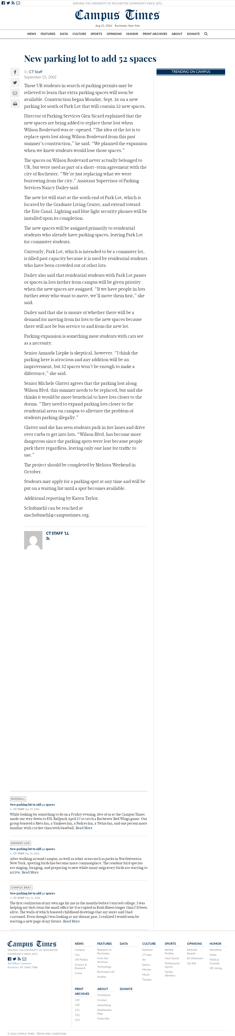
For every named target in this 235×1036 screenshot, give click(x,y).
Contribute (103, 995)
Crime (78, 973)
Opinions (114, 34)
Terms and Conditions (51, 1034)
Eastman (147, 949)
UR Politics (81, 959)
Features (48, 34)
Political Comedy (215, 961)
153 (77, 1020)
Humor (132, 34)
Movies (146, 969)
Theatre (146, 979)
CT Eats (146, 954)
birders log (20, 843)
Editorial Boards (192, 951)
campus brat (21, 887)
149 (77, 1000)
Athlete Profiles (169, 951)
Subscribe (103, 1018)
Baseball (18, 799)
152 (77, 1015)
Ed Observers (195, 958)
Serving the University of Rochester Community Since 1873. (117, 3)
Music (146, 974)
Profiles (101, 977)
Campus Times (117, 14)
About (177, 34)
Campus (80, 949)
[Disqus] (78, 612)
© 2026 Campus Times (21, 1034)
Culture (79, 34)
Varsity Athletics (170, 973)
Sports (96, 34)
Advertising (104, 1005)
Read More (84, 828)
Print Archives (155, 34)
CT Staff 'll (57, 533)
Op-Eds (191, 963)
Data (64, 34)
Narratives (216, 949)
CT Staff (35, 72)
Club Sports (172, 958)
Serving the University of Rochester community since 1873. (33, 952)
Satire (213, 954)
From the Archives (102, 960)
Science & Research (81, 966)
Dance (146, 964)
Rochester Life (106, 971)
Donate (193, 34)
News (31, 34)
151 (77, 1010)
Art (144, 959)
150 (77, 1005)
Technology (104, 966)
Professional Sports (172, 965)
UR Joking (216, 968)
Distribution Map (104, 1012)
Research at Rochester (104, 951)
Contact (102, 1000)
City (77, 954)
